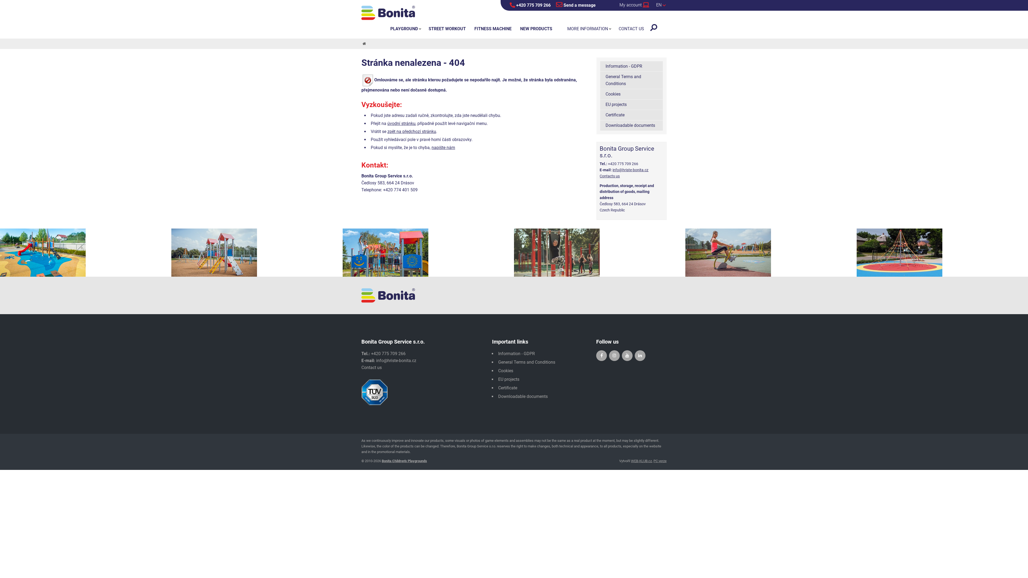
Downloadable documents (630, 125)
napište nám (443, 147)
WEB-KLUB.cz (641, 461)
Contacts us (610, 176)
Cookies (613, 94)
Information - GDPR (624, 66)
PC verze (660, 461)
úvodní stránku (401, 123)
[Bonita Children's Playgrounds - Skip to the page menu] (388, 13)
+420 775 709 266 (533, 5)
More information (587, 28)
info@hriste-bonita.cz (630, 170)
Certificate (615, 114)
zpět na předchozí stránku (411, 131)
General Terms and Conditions (623, 80)
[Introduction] (363, 44)
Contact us (371, 367)
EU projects (616, 104)
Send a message (579, 5)
